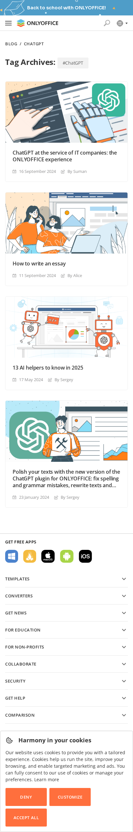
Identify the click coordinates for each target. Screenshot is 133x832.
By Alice (74, 275)
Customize (70, 797)
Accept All (26, 817)
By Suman (77, 171)
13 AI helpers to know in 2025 (48, 367)
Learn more (46, 779)
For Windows (11, 556)
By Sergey (64, 379)
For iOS (85, 556)
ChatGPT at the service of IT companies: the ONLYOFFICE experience (65, 156)
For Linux (29, 556)
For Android (67, 556)
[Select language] (122, 23)
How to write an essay (39, 263)
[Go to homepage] (37, 23)
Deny (26, 797)
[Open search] (107, 23)
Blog (11, 44)
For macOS (48, 556)
